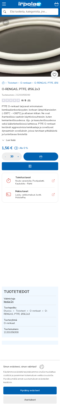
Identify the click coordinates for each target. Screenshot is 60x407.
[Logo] (30, 4)
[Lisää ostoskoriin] (41, 157)
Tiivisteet (21, 310)
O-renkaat (35, 310)
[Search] (30, 11)
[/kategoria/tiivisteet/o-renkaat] (5, 22)
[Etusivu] (3, 82)
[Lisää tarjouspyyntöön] (30, 166)
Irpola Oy (9, 301)
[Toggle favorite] (54, 74)
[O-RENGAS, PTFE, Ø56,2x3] (30, 47)
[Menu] (4, 4)
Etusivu (8, 310)
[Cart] (56, 4)
